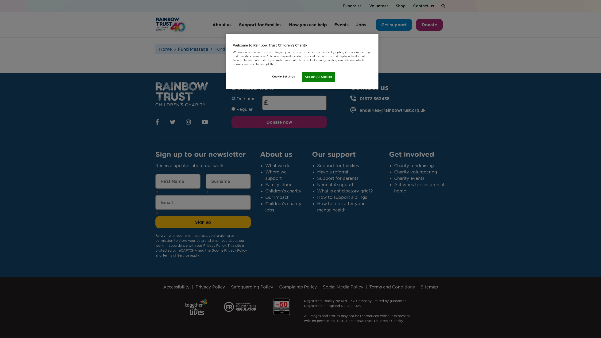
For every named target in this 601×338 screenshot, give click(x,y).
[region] (302, 61)
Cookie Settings (283, 76)
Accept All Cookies (318, 76)
